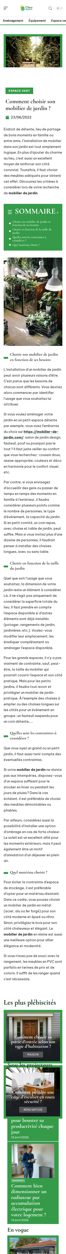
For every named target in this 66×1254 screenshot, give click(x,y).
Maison (33, 1054)
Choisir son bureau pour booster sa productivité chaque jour (32, 1123)
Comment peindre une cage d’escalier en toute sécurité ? (33, 1096)
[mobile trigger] (7, 8)
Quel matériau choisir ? (26, 245)
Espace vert (19, 91)
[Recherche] (50, 8)
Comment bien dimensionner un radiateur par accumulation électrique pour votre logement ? (29, 1200)
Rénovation (33, 1109)
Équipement (18, 1181)
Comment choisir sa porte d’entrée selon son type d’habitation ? (33, 1041)
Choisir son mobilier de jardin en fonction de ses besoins (31, 223)
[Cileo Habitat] (26, 8)
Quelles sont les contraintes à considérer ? (29, 238)
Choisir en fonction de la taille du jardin (32, 231)
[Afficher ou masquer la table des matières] (57, 212)
